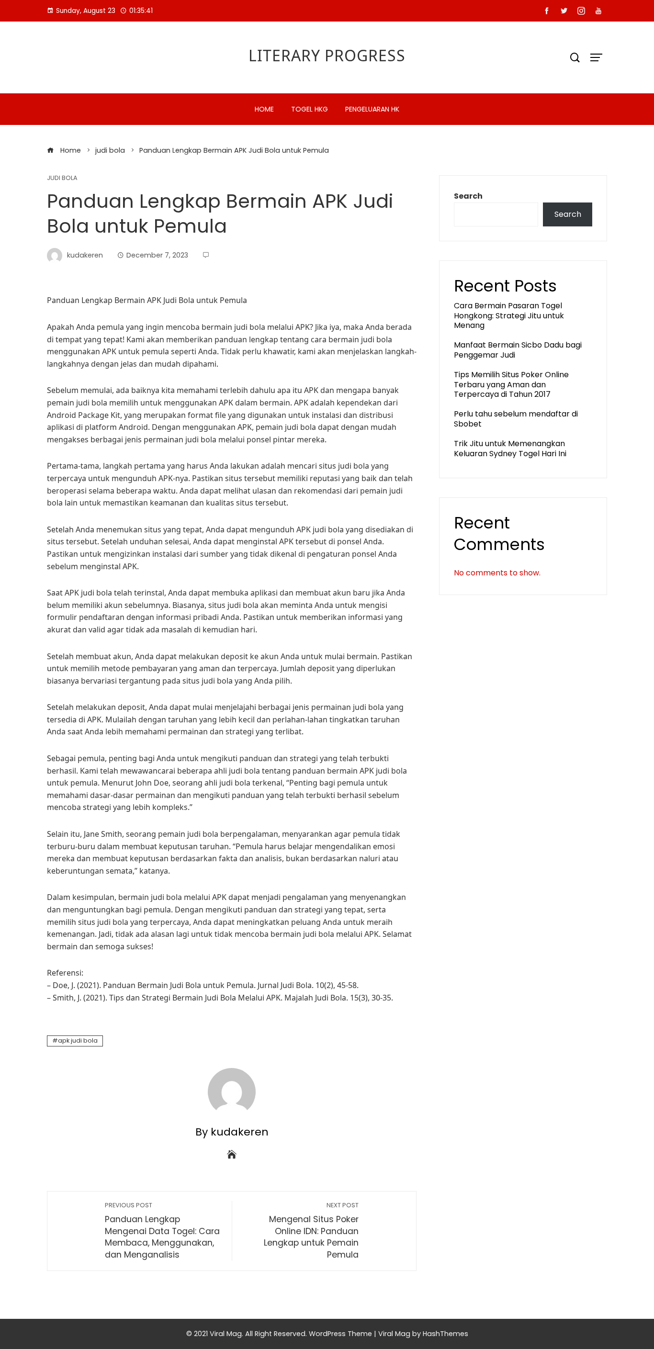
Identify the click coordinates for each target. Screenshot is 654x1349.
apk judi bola (78, 1040)
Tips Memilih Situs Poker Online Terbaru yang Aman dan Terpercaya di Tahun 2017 (511, 384)
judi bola (62, 178)
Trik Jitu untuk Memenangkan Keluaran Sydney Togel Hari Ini (510, 448)
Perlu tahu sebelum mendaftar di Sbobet (516, 418)
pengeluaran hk (372, 109)
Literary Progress (327, 55)
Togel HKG (309, 109)
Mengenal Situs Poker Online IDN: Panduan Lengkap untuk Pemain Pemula (311, 1230)
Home (264, 109)
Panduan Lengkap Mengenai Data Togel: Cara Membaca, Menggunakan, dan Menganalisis (162, 1230)
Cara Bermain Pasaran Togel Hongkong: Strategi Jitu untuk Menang (509, 315)
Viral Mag (394, 1333)
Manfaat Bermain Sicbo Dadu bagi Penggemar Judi (518, 349)
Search (468, 196)
